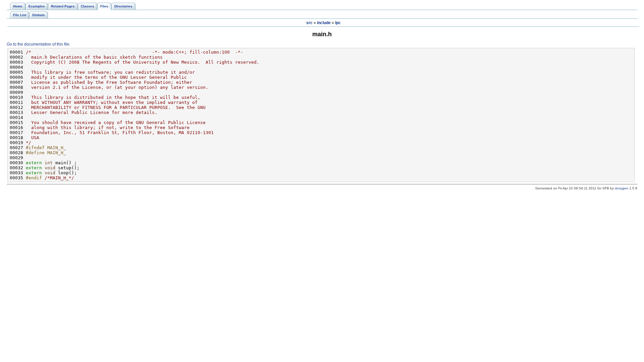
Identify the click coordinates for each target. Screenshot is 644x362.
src (309, 22)
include (324, 22)
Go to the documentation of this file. (38, 44)
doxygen (621, 188)
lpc (338, 22)
